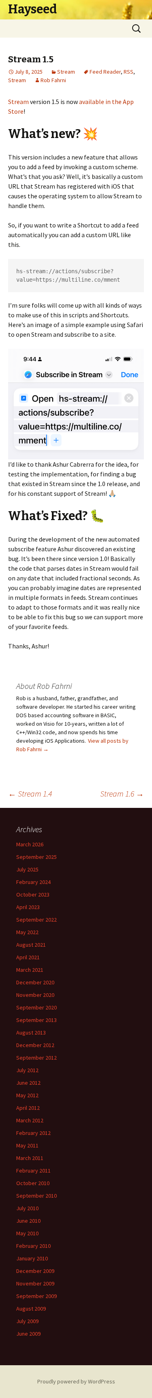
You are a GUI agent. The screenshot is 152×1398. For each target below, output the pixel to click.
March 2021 (29, 969)
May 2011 (27, 1145)
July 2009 (27, 1321)
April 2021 (28, 957)
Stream (66, 71)
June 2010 (28, 1220)
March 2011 (29, 1158)
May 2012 (27, 1095)
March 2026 (29, 844)
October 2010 (32, 1183)
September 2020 (36, 1007)
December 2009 (35, 1271)
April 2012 (28, 1107)
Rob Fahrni (53, 80)
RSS (128, 71)
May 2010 (27, 1233)
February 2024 (33, 882)
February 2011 (33, 1170)
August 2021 (31, 944)
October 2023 (32, 894)
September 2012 (36, 1057)
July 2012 (27, 1070)
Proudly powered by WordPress (76, 1381)
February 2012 (33, 1133)
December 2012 (35, 1045)
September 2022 (36, 919)
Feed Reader (105, 71)
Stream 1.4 (30, 793)
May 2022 (27, 932)
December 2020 (35, 982)
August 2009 (31, 1308)
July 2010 (27, 1208)
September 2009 (36, 1296)
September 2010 (36, 1195)
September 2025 (36, 856)
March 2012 (29, 1120)
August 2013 (31, 1032)
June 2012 (28, 1082)
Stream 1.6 (122, 793)
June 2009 (28, 1333)
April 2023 (28, 907)
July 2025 (27, 869)
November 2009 (35, 1283)
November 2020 (35, 995)
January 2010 (32, 1258)
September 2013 (36, 1020)
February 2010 (33, 1245)
